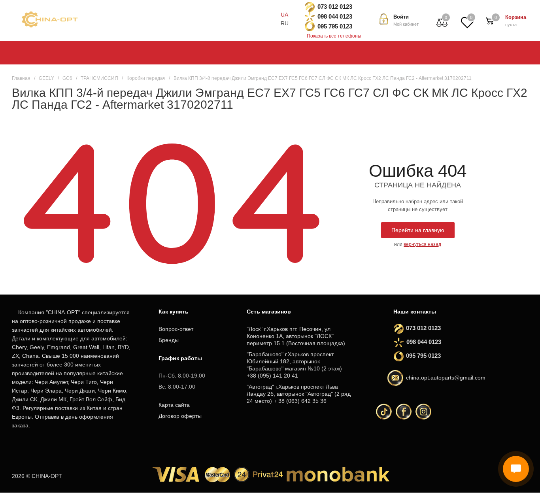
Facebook (404, 411)
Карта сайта (174, 405)
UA (284, 14)
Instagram (423, 411)
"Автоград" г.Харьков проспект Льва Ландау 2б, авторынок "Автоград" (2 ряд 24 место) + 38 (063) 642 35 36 (299, 393)
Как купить (174, 311)
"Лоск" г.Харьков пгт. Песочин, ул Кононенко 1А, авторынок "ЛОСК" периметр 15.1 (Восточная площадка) (296, 336)
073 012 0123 (334, 6)
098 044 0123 (334, 16)
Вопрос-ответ (176, 329)
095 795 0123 (334, 26)
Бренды (169, 340)
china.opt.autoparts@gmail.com (445, 378)
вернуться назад (422, 244)
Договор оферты (180, 416)
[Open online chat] (516, 469)
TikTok (384, 411)
